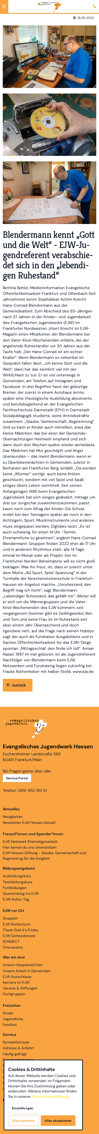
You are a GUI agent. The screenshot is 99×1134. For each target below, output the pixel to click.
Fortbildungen (14, 887)
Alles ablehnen (23, 1121)
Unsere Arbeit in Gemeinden (27, 970)
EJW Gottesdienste (19, 935)
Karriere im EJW (16, 982)
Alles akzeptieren (58, 1121)
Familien (10, 1024)
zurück (19, 685)
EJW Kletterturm (16, 924)
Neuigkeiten (13, 816)
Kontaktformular (16, 1042)
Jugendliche (13, 1018)
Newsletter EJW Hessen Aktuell (29, 822)
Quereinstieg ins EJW (21, 893)
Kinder (8, 1013)
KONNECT (11, 941)
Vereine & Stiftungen (20, 988)
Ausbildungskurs (17, 876)
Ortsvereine (13, 947)
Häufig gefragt (15, 1054)
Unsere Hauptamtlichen (23, 964)
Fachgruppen (14, 994)
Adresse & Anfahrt (18, 1048)
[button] (4, 6)
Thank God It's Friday (20, 930)
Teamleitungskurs (17, 882)
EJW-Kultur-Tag (16, 899)
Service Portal (17, 778)
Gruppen (10, 918)
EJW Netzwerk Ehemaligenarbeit (30, 841)
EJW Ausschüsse (17, 976)
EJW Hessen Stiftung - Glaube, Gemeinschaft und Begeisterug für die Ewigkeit (44, 855)
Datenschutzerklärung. (51, 1096)
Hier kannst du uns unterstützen (29, 847)
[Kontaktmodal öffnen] (95, 3)
